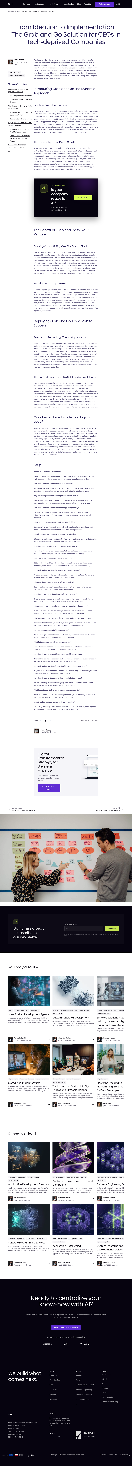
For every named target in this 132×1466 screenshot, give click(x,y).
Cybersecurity (107, 1397)
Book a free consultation (65, 1327)
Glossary (53, 1395)
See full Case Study (48, 788)
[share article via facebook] (40, 721)
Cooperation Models (84, 1395)
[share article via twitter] (45, 721)
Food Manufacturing (110, 1402)
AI (76, 1404)
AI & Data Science (83, 1399)
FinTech (105, 1388)
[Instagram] (59, 1437)
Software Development (85, 1385)
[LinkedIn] (51, 1437)
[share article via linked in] (50, 721)
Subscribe (111, 928)
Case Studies (69, 4)
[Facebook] (55, 1437)
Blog (79, 4)
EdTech (104, 1379)
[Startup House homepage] (13, 4)
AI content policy (125, 1455)
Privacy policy (113, 1455)
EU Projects (103, 1455)
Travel (104, 1392)
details (116, 934)
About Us (87, 4)
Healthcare (106, 1374)
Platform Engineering (84, 1390)
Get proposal (104, 4)
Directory (53, 1399)
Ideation (79, 1375)
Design (78, 1380)
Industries (53, 1375)
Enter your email (71, 924)
